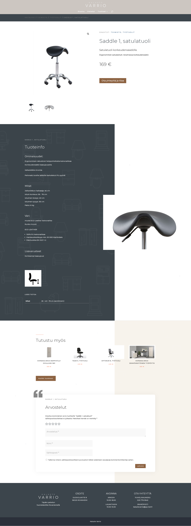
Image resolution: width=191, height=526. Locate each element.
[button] (88, 34)
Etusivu (81, 11)
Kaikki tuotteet (45, 378)
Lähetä (140, 466)
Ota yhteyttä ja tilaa (113, 80)
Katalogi (30, 17)
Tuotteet (102, 11)
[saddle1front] (144, 249)
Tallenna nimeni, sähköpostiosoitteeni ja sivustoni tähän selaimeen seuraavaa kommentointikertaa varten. (91, 460)
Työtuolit (55, 17)
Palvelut (91, 11)
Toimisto (42, 17)
